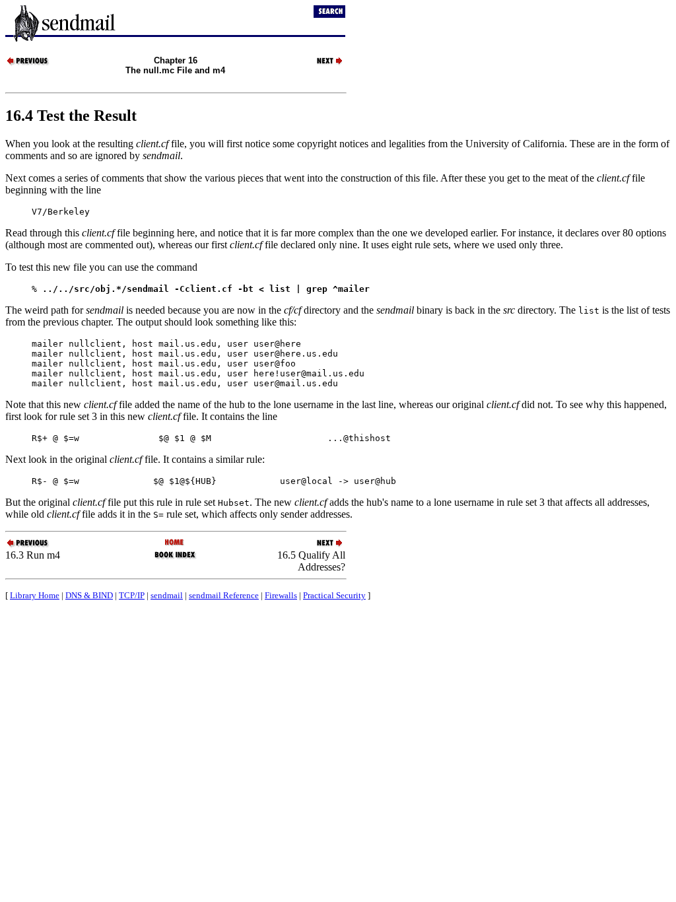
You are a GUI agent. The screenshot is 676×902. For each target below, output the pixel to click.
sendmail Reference (224, 595)
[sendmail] (175, 543)
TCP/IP (132, 595)
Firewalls (281, 595)
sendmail (167, 595)
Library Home (34, 595)
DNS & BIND (89, 595)
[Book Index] (175, 557)
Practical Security (334, 595)
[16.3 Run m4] (28, 63)
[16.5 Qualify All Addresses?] (322, 63)
